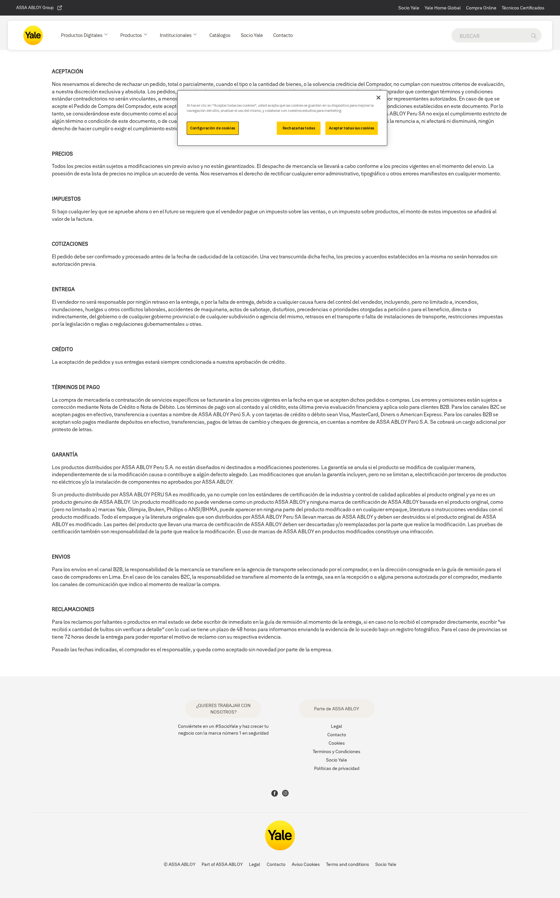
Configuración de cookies (212, 128)
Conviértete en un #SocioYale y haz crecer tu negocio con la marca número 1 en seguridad (223, 729)
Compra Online (481, 8)
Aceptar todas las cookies (351, 128)
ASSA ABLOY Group (34, 7)
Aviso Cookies (306, 864)
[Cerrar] (378, 97)
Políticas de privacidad (336, 768)
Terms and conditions (347, 864)
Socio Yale (408, 8)
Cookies (337, 743)
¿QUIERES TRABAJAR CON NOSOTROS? (223, 709)
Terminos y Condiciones (336, 751)
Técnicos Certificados (523, 8)
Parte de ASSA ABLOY (336, 709)
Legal (336, 726)
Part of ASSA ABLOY (222, 864)
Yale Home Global (443, 8)
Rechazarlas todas (299, 128)
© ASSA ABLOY (179, 864)
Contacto (336, 735)
